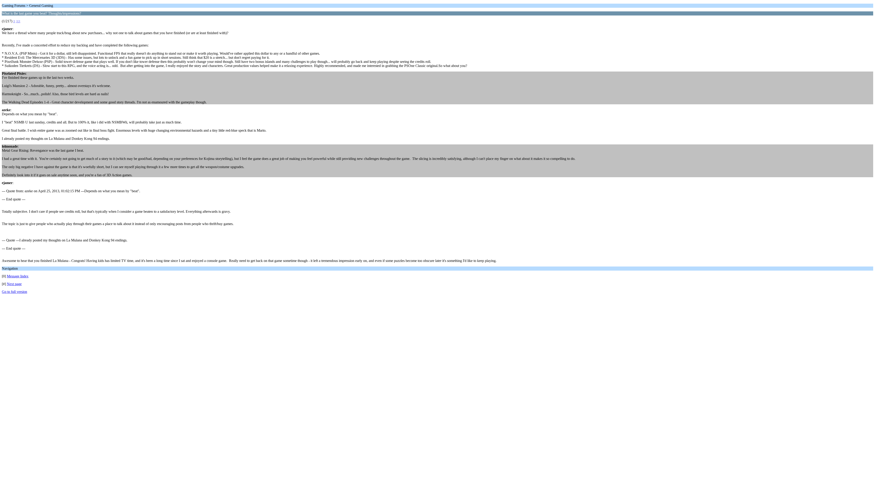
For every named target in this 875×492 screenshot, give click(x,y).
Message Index (17, 276)
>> (18, 21)
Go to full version (14, 292)
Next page (14, 284)
